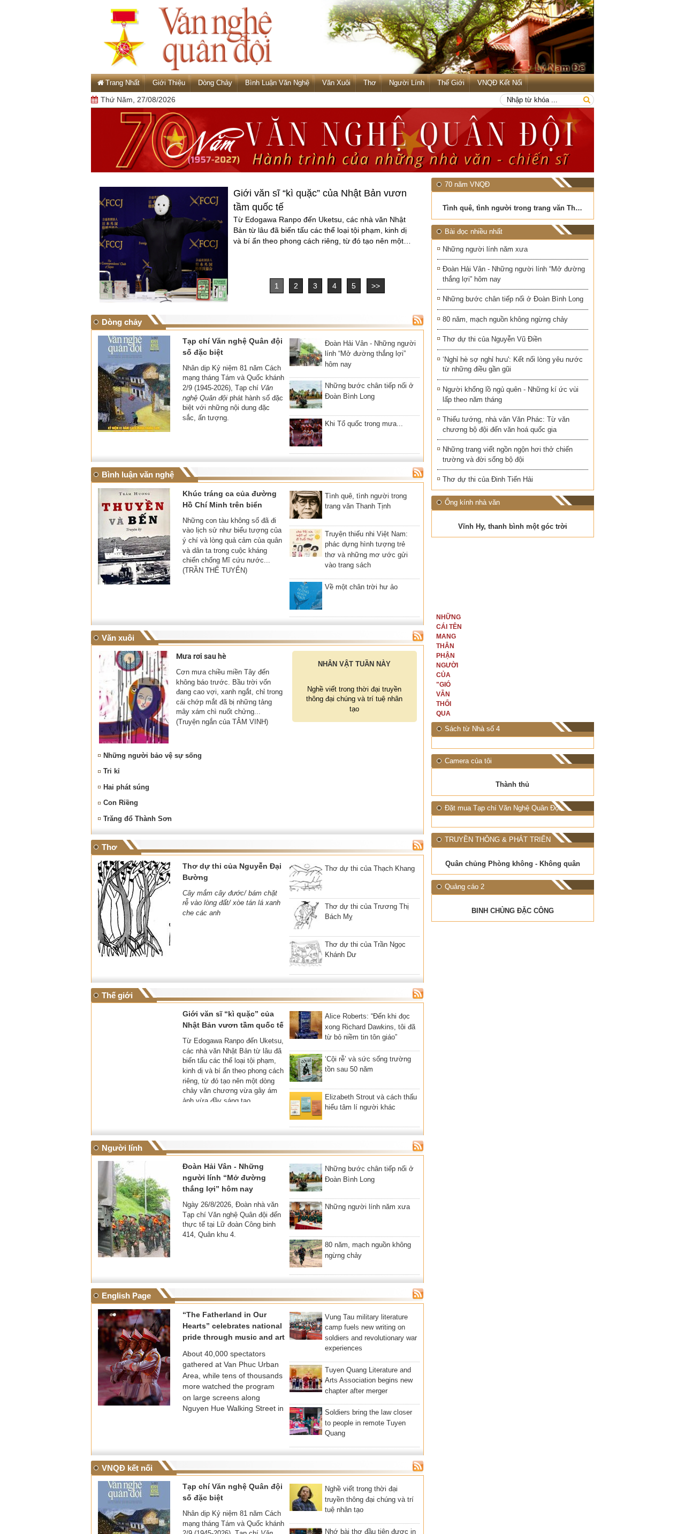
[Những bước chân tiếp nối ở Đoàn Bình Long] (306, 397)
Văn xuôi (336, 83)
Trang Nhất (122, 83)
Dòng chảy (215, 83)
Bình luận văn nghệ (277, 83)
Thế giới (451, 83)
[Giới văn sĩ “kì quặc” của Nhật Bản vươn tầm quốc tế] (164, 245)
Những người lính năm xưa (485, 249)
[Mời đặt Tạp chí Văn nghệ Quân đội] (551, 961)
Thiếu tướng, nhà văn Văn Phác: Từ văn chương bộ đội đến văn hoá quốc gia (506, 424)
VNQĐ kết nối (499, 83)
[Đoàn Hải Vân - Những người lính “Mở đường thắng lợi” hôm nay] (306, 354)
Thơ (369, 83)
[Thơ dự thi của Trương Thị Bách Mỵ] (306, 917)
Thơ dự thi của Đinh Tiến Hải (488, 479)
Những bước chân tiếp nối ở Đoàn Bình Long (513, 299)
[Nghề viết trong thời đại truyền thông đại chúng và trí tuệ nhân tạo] (306, 1500)
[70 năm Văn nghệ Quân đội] (342, 140)
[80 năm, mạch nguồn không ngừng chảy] (306, 1256)
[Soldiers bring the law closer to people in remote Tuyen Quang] (306, 1423)
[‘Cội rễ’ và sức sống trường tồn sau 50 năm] (306, 1070)
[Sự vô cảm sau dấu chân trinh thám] (473, 789)
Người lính (406, 83)
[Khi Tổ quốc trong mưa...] (306, 435)
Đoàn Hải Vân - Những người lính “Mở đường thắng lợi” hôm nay (514, 274)
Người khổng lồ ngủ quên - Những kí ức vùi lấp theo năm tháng (511, 394)
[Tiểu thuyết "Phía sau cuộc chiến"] (551, 789)
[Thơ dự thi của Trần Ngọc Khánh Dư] (306, 955)
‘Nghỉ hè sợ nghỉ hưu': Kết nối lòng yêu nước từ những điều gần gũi (513, 364)
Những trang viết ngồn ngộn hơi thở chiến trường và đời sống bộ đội (508, 454)
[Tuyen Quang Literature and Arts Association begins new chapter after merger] (306, 1381)
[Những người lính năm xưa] (306, 1218)
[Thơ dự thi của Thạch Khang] (306, 879)
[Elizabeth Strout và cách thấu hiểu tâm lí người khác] (306, 1108)
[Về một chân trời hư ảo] (306, 598)
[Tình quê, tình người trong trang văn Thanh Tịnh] (306, 507)
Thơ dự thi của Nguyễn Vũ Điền (492, 339)
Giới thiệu (169, 83)
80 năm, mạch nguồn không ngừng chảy (505, 319)
